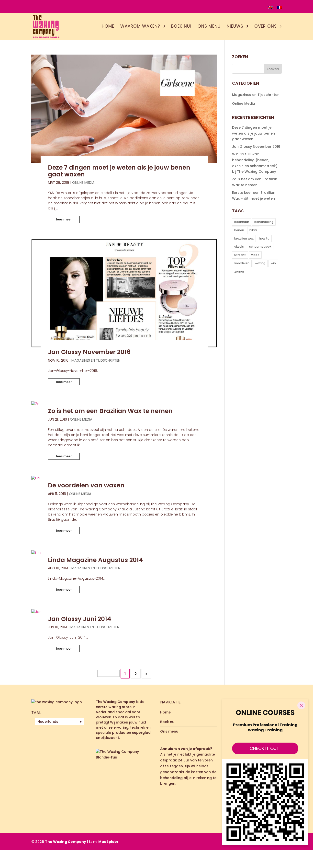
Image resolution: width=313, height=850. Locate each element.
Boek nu (167, 721)
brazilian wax (244, 238)
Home (108, 26)
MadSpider (108, 841)
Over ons (265, 26)
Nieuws (235, 26)
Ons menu (209, 26)
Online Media (83, 182)
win (273, 263)
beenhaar (241, 222)
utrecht (240, 255)
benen (239, 230)
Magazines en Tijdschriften (95, 360)
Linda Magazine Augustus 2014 (95, 560)
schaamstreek (260, 246)
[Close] (301, 705)
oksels (239, 246)
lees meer (64, 219)
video (255, 255)
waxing (260, 263)
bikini (253, 230)
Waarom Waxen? (140, 26)
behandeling (263, 222)
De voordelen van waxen (86, 485)
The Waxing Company (65, 841)
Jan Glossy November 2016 (89, 352)
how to (264, 238)
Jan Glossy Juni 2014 (79, 619)
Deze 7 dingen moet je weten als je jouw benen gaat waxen (119, 171)
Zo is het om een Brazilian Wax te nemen (110, 411)
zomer (239, 271)
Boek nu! (181, 26)
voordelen (241, 263)
